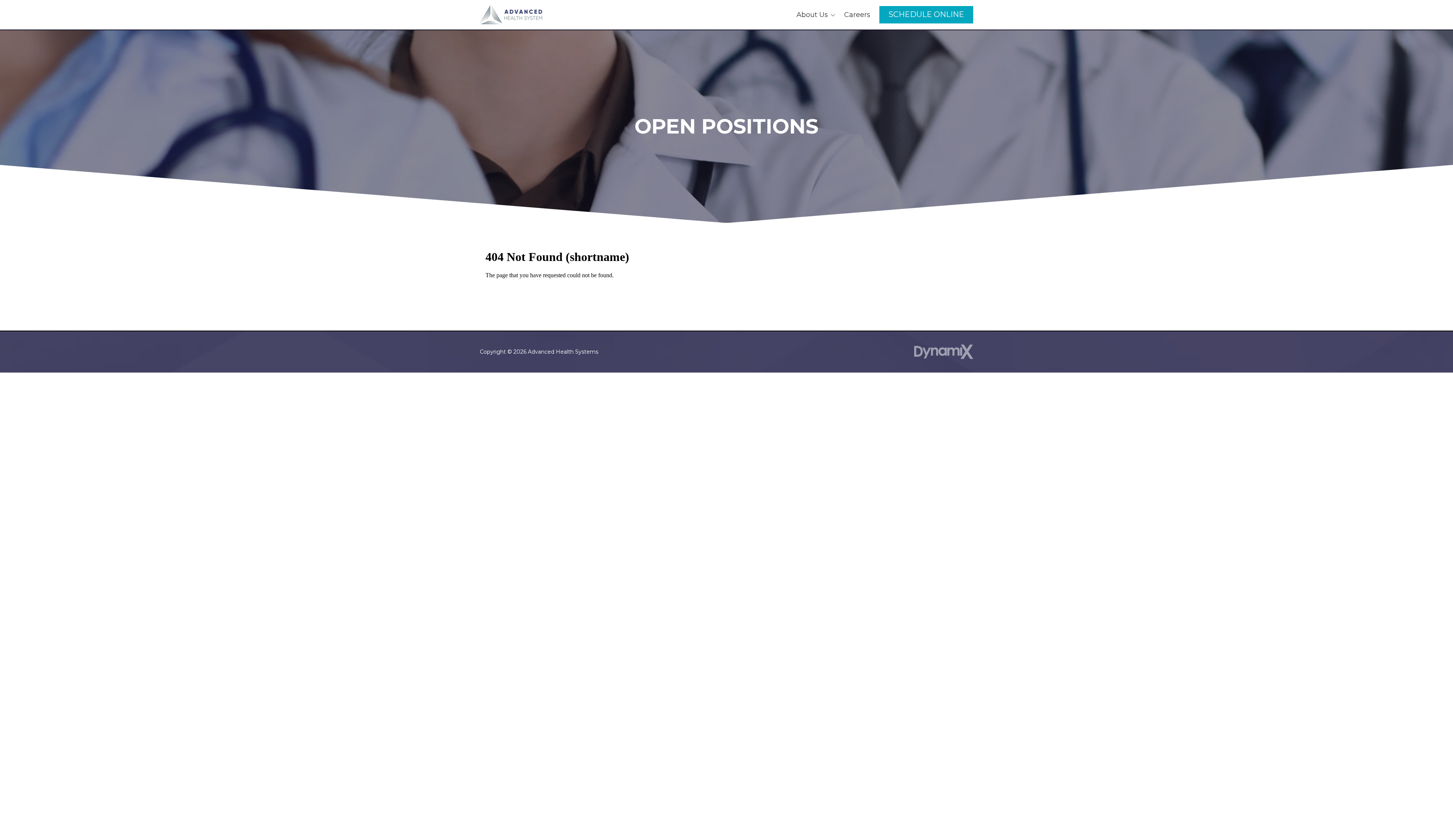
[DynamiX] (943, 351)
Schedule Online (926, 14)
